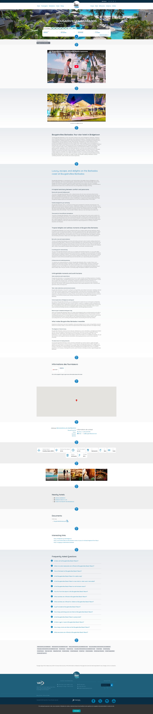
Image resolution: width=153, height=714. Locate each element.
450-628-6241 (81, 693)
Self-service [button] (102, 6)
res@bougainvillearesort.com (90, 442)
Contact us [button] (108, 6)
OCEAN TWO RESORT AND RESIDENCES (64, 510)
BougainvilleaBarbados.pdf (60, 530)
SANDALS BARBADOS (60, 506)
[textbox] (64, 32)
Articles (114, 6)
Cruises (57, 6)
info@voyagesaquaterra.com (85, 697)
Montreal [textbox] (46, 32)
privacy (40, 704)
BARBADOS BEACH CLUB (61, 508)
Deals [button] (96, 6)
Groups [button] (92, 6)
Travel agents (44, 6)
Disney (62, 6)
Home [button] (38, 6)
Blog (38, 704)
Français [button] (104, 1)
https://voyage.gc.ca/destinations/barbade (64, 551)
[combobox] (51, 32)
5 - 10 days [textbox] (97, 32)
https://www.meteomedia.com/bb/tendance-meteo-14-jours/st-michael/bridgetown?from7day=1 (76, 549)
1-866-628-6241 (82, 695)
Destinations (52, 6)
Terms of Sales (46, 704)
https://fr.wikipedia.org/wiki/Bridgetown (63, 547)
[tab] (47, 28)
